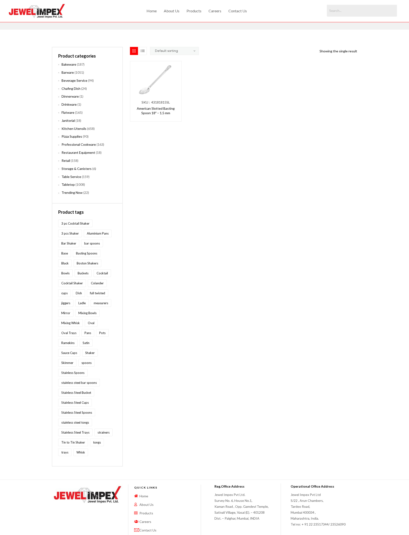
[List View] (143, 51)
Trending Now (72, 192)
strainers (104, 432)
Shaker (90, 353)
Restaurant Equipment (78, 152)
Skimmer (67, 363)
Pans (87, 333)
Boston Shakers (87, 263)
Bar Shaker (68, 243)
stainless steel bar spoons (79, 383)
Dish (79, 293)
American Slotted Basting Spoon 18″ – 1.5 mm (156, 110)
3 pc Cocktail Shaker (75, 223)
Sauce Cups (69, 353)
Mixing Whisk (70, 323)
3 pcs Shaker (70, 233)
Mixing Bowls (87, 313)
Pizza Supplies (72, 136)
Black (65, 263)
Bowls (65, 273)
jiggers (65, 303)
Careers (215, 11)
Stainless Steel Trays (75, 432)
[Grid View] (134, 51)
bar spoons (92, 243)
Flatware (68, 112)
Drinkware (69, 104)
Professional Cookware (79, 144)
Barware (68, 72)
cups (64, 293)
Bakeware (69, 64)
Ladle (82, 303)
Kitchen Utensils (74, 129)
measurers (101, 303)
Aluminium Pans (98, 233)
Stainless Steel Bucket (76, 392)
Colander (97, 283)
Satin (86, 343)
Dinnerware (70, 96)
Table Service (71, 177)
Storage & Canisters (77, 169)
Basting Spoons (86, 253)
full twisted (97, 293)
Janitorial (68, 120)
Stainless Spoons (72, 373)
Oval (91, 323)
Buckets (83, 273)
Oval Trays (68, 333)
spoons (86, 363)
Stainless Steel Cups (75, 402)
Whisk (80, 452)
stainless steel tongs (75, 422)
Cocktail (102, 273)
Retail (66, 161)
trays (64, 452)
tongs (97, 442)
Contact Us (237, 11)
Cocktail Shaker (72, 283)
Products (194, 11)
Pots (102, 333)
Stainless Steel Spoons (76, 412)
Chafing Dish (71, 88)
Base (64, 253)
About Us (171, 11)
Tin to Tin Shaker (73, 442)
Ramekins (68, 343)
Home (152, 11)
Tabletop (68, 184)
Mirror (65, 313)
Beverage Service (74, 80)
